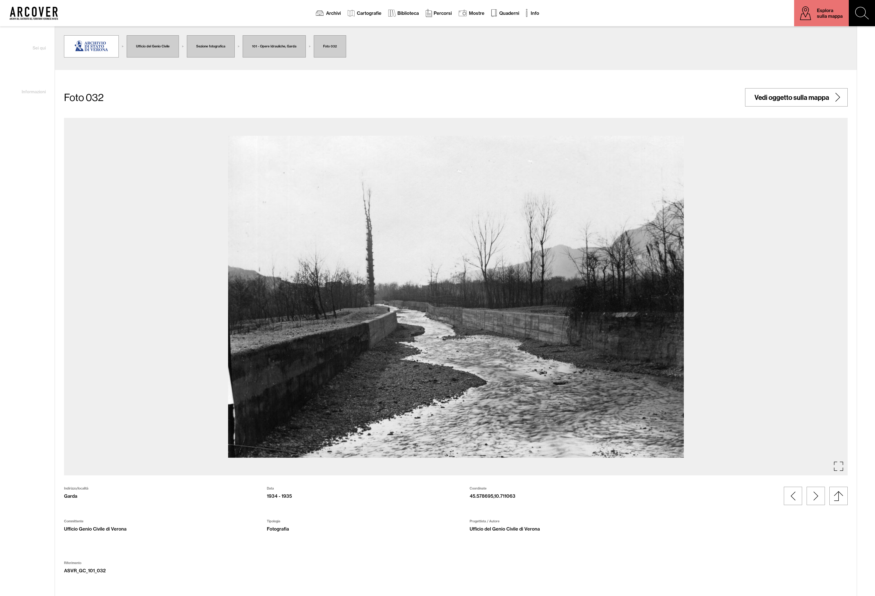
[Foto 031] (793, 496)
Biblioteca (408, 13)
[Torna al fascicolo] (838, 496)
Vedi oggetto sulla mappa (791, 97)
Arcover (34, 13)
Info (535, 13)
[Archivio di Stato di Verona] (91, 46)
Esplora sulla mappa (830, 13)
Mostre (476, 13)
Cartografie (369, 13)
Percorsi (443, 13)
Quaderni (509, 13)
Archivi (333, 13)
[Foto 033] (816, 496)
